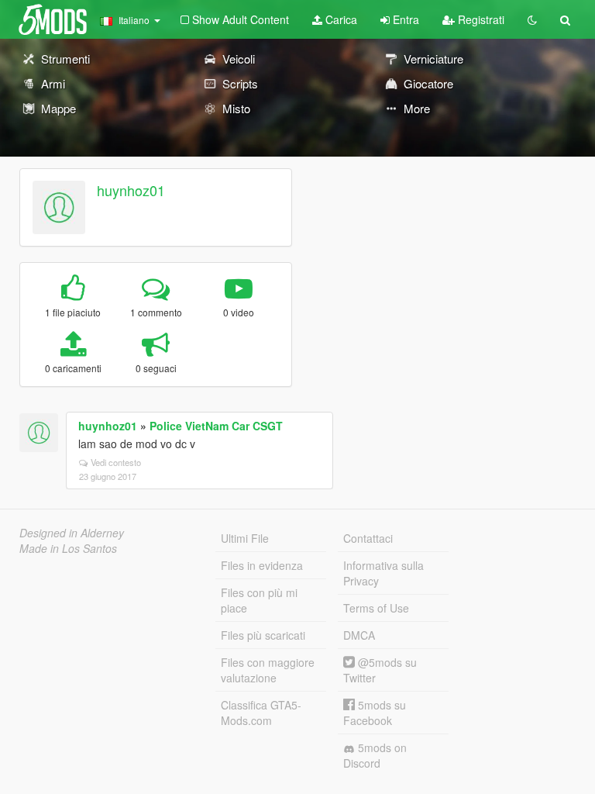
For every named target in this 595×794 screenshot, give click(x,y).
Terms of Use (376, 608)
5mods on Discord (375, 755)
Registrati (479, 19)
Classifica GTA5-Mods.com (261, 712)
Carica (339, 19)
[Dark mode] (532, 19)
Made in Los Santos (68, 548)
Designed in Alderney (71, 532)
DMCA (359, 635)
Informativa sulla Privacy (383, 573)
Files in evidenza (262, 565)
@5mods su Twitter (380, 669)
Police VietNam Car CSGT (216, 425)
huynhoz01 (131, 190)
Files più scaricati (263, 635)
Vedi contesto (116, 462)
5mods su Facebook (374, 712)
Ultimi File (245, 538)
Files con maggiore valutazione (268, 669)
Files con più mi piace (259, 600)
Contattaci (368, 538)
